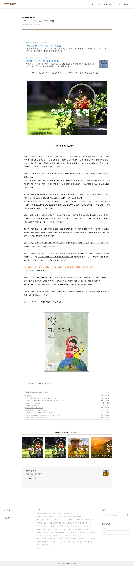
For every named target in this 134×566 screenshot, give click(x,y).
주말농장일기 (80, 529)
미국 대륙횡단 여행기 (44, 545)
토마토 (39, 535)
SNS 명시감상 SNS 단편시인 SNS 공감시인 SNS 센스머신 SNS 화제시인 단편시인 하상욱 (64, 523)
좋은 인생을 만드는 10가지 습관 (34, 408)
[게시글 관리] (33, 383)
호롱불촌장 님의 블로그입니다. (34, 474)
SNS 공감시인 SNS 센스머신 (68, 539)
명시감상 (93, 532)
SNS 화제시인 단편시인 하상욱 (81, 526)
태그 (99, 4)
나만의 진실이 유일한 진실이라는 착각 (36, 417)
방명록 (126, 4)
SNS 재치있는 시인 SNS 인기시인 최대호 (50, 517)
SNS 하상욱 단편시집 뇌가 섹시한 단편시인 (57, 535)
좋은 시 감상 (71, 542)
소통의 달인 (88, 542)
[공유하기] (30, 383)
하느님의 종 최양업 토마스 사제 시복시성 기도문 (51, 520)
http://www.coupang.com (35, 43)
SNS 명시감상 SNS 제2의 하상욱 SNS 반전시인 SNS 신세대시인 (57, 532)
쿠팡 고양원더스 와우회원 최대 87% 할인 (43, 46)
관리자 (74, 563)
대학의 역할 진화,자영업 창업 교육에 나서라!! (37, 412)
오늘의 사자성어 (91, 520)
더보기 (38, 548)
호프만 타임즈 (10, 4)
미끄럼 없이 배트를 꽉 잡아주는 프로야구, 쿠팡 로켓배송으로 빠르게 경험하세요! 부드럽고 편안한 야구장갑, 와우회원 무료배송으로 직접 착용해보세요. (60, 65)
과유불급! (28, 396)
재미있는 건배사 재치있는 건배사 (47, 539)
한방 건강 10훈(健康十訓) (87, 539)
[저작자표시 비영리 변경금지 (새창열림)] (47, 383)
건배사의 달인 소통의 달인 (76, 520)
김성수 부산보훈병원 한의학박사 (74, 517)
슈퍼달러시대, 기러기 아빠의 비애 (34, 410)
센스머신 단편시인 (43, 526)
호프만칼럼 (35, 392)
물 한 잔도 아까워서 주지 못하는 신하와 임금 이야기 (39, 398)
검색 (128, 515)
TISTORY (67, 563)
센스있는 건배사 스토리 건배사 (46, 513)
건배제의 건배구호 (43, 542)
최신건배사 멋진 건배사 (58, 542)
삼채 (88, 529)
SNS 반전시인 (77, 535)
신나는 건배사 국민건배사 (65, 513)
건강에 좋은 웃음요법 (31, 405)
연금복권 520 (83, 532)
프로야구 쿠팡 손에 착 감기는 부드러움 (42, 61)
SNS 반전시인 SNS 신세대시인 (64, 529)
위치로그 (117, 4)
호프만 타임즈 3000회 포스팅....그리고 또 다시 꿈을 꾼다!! (41, 415)
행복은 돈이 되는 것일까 (45, 529)
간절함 (80, 542)
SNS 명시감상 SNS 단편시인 (59, 526)
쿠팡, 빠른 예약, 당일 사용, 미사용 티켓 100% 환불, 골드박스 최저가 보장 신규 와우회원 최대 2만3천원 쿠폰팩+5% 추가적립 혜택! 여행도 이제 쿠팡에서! (66, 50)
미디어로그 (107, 4)
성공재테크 (28, 392)
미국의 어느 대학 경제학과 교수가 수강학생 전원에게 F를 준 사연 (43, 400)
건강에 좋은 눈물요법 (31, 403)
